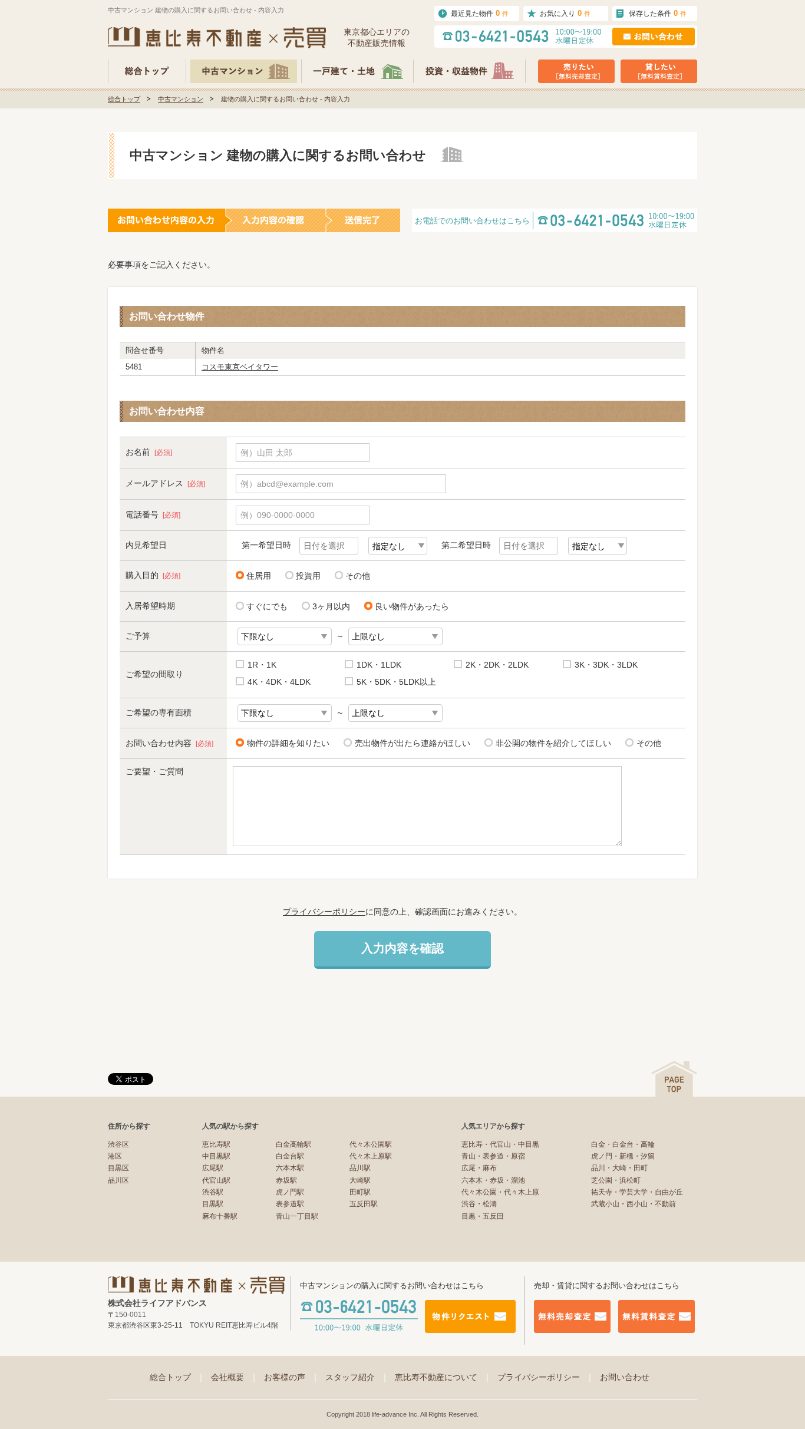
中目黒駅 (216, 1156)
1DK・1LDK (379, 664)
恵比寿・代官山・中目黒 (500, 1144)
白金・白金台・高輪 (623, 1144)
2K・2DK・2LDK (497, 664)
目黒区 (118, 1168)
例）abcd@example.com (287, 484)
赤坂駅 (286, 1180)
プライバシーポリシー (324, 911)
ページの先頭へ (674, 1079)
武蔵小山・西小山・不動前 (633, 1204)
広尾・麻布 (479, 1168)
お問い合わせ (624, 1377)
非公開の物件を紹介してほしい (553, 743)
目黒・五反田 (482, 1216)
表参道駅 (290, 1204)
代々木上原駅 (370, 1156)
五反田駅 (363, 1204)
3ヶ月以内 (331, 606)
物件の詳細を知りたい (288, 743)
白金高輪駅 (293, 1144)
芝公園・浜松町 (616, 1180)
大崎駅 (360, 1180)
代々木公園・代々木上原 (500, 1192)
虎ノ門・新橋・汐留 (623, 1156)
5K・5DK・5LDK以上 (396, 682)
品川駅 (360, 1168)
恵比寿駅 (216, 1144)
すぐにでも (267, 606)
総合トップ (124, 99)
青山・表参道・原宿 (493, 1156)
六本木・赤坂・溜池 (493, 1180)
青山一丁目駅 (297, 1216)
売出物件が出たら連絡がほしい (412, 743)
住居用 (258, 575)
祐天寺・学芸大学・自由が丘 (637, 1192)
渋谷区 (118, 1144)
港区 (115, 1156)
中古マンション (180, 99)
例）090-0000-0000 (277, 515)
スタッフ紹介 (357, 1377)
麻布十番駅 (219, 1216)
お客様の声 (291, 1377)
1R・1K (262, 664)
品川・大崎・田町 (619, 1168)
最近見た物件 (480, 13)
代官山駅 (216, 1180)
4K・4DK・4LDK (279, 682)
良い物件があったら (412, 606)
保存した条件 (658, 13)
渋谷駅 (212, 1192)
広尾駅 (212, 1168)
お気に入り (565, 13)
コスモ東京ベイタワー (240, 366)
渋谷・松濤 (479, 1204)
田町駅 (360, 1192)
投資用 (308, 575)
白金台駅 (290, 1156)
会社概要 (234, 1377)
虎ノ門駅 (290, 1192)
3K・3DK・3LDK (606, 664)
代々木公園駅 (370, 1144)
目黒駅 (212, 1204)
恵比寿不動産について (443, 1377)
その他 (357, 575)
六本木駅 (290, 1168)
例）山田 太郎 (266, 452)
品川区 (118, 1180)
